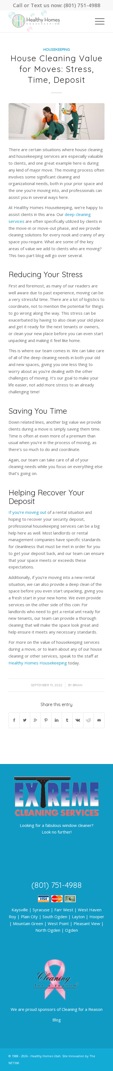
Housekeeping (56, 49)
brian (77, 685)
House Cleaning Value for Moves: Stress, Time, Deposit (56, 69)
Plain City (29, 916)
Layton (78, 916)
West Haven (89, 909)
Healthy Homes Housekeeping (38, 663)
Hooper (96, 916)
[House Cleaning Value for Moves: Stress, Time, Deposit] (56, 121)
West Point (58, 923)
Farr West (63, 909)
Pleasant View (87, 923)
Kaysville (20, 909)
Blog (56, 1019)
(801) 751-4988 (82, 5)
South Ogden (55, 916)
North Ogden (47, 930)
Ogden (71, 930)
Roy (12, 916)
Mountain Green (28, 923)
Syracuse (41, 909)
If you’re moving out (27, 512)
